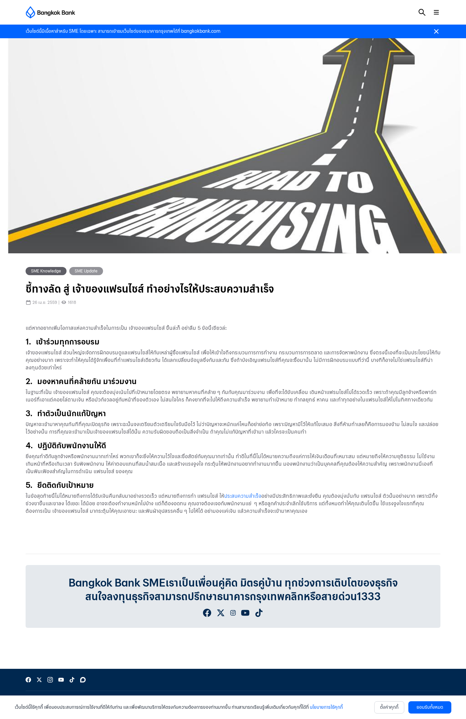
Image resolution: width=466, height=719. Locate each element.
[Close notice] (436, 31)
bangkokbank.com (200, 31)
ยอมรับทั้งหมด (430, 707)
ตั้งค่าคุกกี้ (389, 707)
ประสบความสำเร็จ (242, 496)
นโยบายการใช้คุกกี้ (326, 707)
